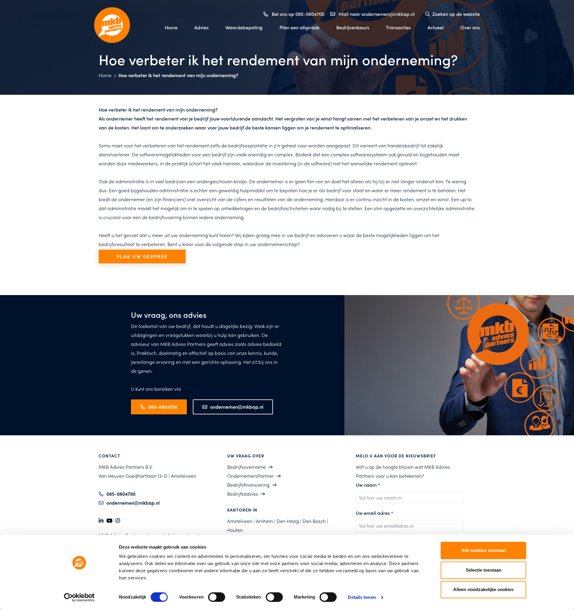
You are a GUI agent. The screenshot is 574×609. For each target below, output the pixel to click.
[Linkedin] (101, 520)
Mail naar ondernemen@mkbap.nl (377, 13)
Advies (201, 27)
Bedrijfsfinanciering (248, 484)
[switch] (216, 597)
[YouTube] (109, 520)
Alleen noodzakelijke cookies (483, 589)
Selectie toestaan (483, 570)
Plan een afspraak (300, 27)
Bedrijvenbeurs (352, 27)
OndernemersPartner (250, 475)
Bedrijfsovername (246, 466)
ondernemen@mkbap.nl (236, 406)
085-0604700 (162, 406)
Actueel (436, 27)
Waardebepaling (243, 27)
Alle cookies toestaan (483, 550)
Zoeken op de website (456, 13)
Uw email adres (374, 512)
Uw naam (368, 484)
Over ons (470, 27)
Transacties (398, 27)
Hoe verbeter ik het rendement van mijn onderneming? (178, 75)
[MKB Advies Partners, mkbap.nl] (122, 25)
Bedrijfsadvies (242, 493)
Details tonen (361, 597)
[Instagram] (117, 520)
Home (171, 27)
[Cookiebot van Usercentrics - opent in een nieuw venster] (79, 597)
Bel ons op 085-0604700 (298, 13)
